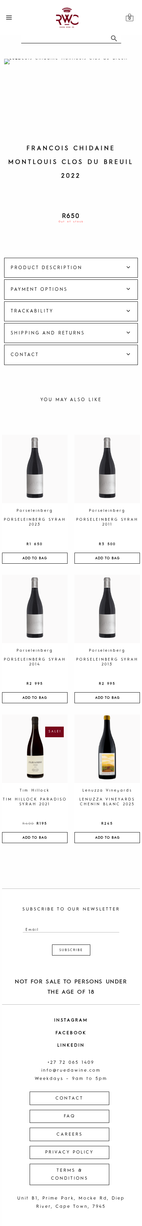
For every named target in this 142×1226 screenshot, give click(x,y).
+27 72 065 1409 (71, 1062)
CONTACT (69, 1098)
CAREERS (70, 1134)
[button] (71, 268)
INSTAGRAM (71, 1020)
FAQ (69, 1116)
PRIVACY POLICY (69, 1152)
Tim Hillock (35, 791)
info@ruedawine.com (71, 1070)
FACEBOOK (71, 1033)
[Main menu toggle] (9, 17)
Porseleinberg (35, 511)
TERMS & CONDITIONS (69, 1174)
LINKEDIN (71, 1045)
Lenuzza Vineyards (107, 791)
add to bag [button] (34, 558)
